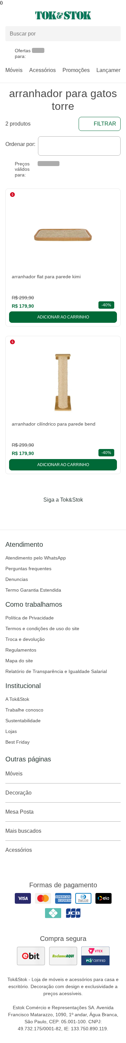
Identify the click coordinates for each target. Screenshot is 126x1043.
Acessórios (42, 70)
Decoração (18, 793)
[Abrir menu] (21, 15)
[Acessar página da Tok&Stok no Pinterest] (72, 513)
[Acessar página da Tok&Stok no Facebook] (35, 513)
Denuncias (16, 579)
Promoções (76, 70)
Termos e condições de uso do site (42, 628)
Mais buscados (23, 831)
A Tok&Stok (17, 699)
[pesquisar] (113, 34)
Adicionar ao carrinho (63, 317)
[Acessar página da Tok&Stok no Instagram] (53, 513)
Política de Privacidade (29, 617)
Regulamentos (20, 650)
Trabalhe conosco (24, 710)
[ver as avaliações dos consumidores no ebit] (31, 956)
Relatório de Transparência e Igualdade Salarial (56, 671)
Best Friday (17, 742)
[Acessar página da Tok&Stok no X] (91, 513)
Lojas (11, 731)
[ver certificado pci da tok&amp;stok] (95, 956)
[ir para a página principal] (63, 15)
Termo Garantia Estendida (33, 590)
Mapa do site (19, 660)
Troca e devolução (25, 639)
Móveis (14, 70)
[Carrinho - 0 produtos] (117, 15)
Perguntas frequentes (28, 568)
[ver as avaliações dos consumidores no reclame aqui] (63, 956)
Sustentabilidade (23, 720)
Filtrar (105, 124)
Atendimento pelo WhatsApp (35, 558)
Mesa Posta (19, 812)
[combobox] (79, 146)
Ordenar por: (20, 144)
